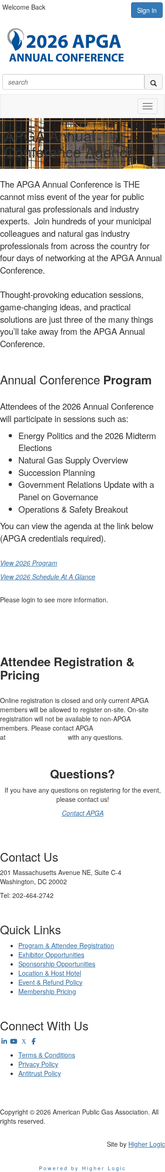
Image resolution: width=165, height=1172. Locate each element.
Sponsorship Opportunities (56, 963)
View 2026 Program (28, 562)
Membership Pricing (47, 991)
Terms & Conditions (46, 1054)
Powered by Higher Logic (82, 1168)
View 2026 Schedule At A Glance (47, 576)
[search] (153, 82)
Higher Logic (146, 1144)
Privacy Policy (38, 1064)
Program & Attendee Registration (66, 945)
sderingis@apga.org (36, 737)
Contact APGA (83, 813)
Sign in (147, 10)
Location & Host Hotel (49, 973)
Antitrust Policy (39, 1073)
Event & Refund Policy (50, 982)
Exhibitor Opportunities (51, 954)
